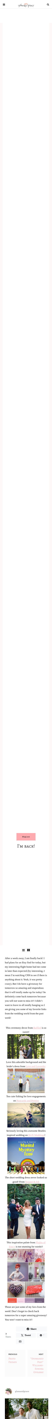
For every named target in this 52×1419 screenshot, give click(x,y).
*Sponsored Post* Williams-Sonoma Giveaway (36, 1365)
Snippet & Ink (32, 1181)
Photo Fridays (13, 1360)
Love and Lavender (35, 1066)
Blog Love (26, 837)
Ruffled (37, 1027)
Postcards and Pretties (27, 1100)
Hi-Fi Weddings (36, 1135)
